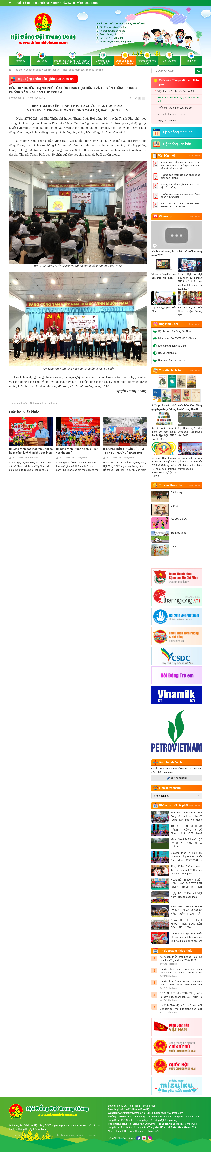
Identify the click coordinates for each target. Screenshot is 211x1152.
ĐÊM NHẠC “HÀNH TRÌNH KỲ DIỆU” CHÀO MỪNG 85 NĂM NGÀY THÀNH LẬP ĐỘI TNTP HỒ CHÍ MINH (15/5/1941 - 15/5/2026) (186, 910)
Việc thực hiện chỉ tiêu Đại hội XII (175, 91)
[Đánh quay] (160, 496)
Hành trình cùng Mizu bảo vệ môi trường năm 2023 (176, 253)
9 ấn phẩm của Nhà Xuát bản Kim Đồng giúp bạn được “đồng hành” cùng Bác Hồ (176, 407)
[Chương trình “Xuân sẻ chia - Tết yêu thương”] (31, 431)
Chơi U (174, 546)
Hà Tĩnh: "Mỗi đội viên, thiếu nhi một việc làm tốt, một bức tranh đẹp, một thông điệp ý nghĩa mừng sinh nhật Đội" (181, 1007)
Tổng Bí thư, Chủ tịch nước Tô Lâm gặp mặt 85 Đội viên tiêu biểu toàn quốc (186, 870)
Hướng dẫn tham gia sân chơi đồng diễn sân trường (180, 176)
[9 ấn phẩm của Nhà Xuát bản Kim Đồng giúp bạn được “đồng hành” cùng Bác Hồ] (176, 389)
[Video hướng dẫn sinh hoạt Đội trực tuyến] (163, 265)
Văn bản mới (166, 155)
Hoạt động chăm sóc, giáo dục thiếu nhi (83, 70)
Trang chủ (17, 70)
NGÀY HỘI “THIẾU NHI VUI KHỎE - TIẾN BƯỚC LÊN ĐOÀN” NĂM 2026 (186, 924)
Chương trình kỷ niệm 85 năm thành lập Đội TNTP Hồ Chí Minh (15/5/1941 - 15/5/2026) (186, 856)
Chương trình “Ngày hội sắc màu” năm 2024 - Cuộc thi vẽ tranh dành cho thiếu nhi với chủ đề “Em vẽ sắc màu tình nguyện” (181, 983)
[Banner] (105, 33)
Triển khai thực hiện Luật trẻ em (174, 107)
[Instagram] (150, 1138)
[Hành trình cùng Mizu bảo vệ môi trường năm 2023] (176, 235)
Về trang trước (19, 403)
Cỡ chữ (133, 98)
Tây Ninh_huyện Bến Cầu (163, 309)
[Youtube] (144, 1138)
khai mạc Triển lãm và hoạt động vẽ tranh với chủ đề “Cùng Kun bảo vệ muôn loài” (186, 816)
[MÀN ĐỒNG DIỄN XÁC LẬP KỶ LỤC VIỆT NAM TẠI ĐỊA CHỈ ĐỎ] (160, 843)
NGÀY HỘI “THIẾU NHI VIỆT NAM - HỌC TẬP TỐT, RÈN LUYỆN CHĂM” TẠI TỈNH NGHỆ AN (186, 883)
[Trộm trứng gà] (160, 537)
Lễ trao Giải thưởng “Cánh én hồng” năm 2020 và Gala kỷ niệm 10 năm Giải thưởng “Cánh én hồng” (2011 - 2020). (163, 467)
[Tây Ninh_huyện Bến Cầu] (163, 298)
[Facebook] (138, 1138)
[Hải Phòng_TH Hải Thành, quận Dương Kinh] (190, 298)
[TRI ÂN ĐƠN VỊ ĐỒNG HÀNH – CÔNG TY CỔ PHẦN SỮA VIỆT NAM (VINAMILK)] (160, 830)
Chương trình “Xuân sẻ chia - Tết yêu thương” (30, 450)
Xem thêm (194, 155)
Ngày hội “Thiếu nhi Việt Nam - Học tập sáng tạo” (186, 895)
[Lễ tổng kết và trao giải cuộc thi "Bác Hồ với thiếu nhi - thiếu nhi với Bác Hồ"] (190, 448)
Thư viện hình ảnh (170, 370)
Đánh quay (176, 492)
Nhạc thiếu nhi (168, 324)
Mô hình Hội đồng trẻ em (171, 114)
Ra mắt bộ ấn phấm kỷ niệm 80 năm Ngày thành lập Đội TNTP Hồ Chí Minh (163, 434)
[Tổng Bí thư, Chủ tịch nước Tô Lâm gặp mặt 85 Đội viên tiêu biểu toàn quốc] (160, 870)
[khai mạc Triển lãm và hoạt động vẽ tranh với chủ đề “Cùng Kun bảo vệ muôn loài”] (160, 817)
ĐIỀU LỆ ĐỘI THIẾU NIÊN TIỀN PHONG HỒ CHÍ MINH (180, 205)
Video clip (165, 216)
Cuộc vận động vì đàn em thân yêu (43, 70)
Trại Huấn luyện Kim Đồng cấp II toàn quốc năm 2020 (190, 432)
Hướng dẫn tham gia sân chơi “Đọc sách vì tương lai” (180, 195)
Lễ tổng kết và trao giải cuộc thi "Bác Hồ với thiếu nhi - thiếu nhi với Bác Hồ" (190, 463)
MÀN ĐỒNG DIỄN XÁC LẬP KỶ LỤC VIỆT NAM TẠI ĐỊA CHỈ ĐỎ (186, 843)
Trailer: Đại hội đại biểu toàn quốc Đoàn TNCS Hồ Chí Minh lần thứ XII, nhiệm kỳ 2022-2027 (190, 281)
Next (144, 432)
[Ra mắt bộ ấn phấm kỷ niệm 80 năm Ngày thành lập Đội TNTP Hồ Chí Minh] (163, 419)
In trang (53, 403)
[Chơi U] (160, 550)
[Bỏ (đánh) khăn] (160, 523)
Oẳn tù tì (175, 505)
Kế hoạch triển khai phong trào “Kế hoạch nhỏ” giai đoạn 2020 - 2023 (181, 958)
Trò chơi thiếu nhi (170, 485)
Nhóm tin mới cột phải (173, 805)
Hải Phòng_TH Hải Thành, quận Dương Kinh (190, 311)
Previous (11, 432)
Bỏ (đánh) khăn (179, 519)
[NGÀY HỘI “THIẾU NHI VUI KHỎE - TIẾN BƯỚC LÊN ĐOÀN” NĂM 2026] (160, 924)
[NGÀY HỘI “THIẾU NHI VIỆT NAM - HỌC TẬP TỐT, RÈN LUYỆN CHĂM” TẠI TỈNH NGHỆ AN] (160, 884)
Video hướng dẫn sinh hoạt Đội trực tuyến (163, 276)
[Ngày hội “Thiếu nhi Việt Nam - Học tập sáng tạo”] (160, 897)
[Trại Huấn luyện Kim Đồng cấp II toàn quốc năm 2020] (190, 419)
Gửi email (38, 403)
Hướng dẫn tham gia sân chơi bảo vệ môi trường (180, 186)
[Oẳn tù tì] (160, 510)
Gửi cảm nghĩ (179, 778)
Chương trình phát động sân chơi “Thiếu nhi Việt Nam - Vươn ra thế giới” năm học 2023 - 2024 (181, 971)
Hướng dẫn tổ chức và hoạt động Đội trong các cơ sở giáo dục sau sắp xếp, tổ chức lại (180, 165)
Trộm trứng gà (178, 532)
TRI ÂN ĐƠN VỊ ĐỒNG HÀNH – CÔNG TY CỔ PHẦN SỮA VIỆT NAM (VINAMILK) (186, 830)
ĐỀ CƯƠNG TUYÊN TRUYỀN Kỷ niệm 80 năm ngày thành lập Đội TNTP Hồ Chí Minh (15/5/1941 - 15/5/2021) (181, 995)
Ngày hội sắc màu (167, 120)
